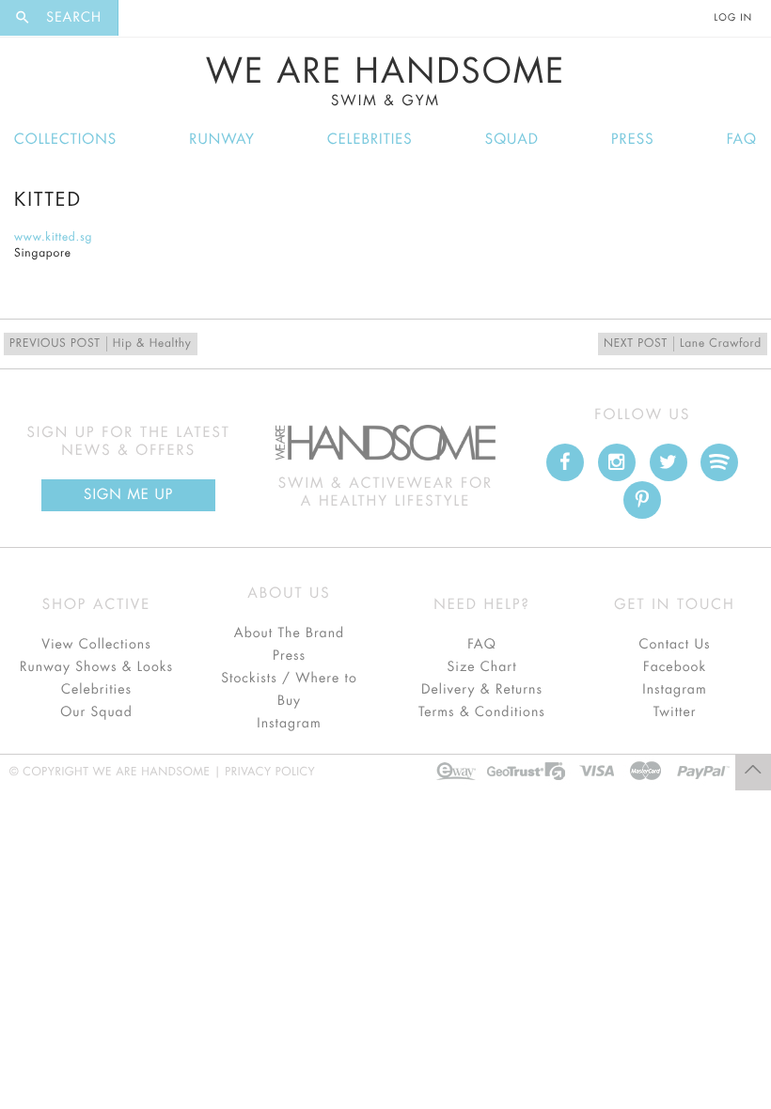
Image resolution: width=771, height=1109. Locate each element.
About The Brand (289, 633)
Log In (733, 18)
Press (632, 140)
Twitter (675, 712)
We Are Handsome (386, 81)
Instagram (289, 723)
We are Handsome (170, 17)
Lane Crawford (683, 344)
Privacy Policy (270, 772)
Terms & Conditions (481, 712)
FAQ (742, 140)
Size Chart (481, 667)
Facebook (674, 667)
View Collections (96, 644)
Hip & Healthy (100, 344)
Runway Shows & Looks (96, 667)
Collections (65, 140)
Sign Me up (128, 495)
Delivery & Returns (482, 689)
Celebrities (370, 140)
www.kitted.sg (53, 237)
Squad (512, 140)
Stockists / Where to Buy (289, 690)
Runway (222, 140)
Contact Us (674, 644)
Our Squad (96, 712)
